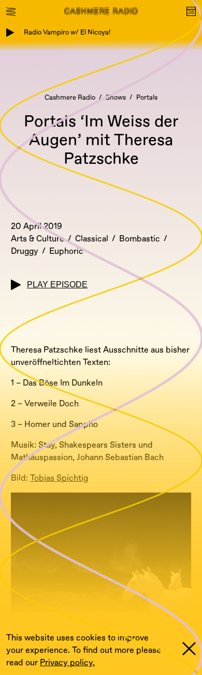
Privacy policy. (67, 662)
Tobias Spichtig (59, 478)
